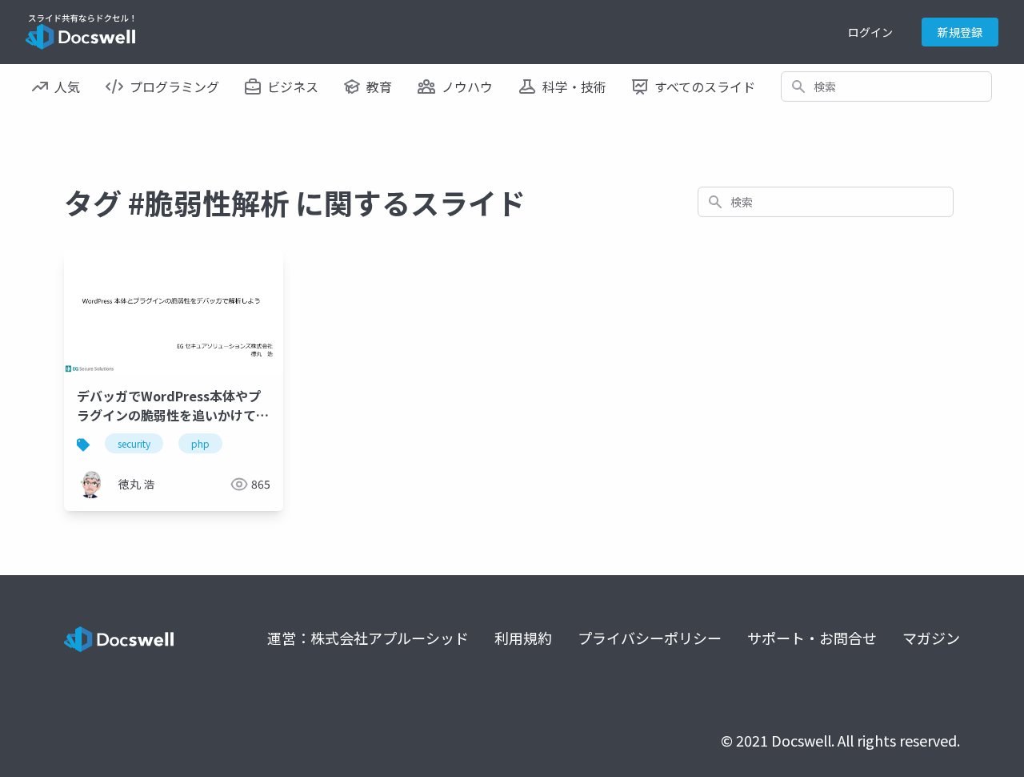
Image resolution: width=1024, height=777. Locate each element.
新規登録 (960, 32)
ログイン (870, 32)
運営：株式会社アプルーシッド (368, 637)
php (200, 443)
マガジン (931, 637)
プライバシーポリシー (650, 637)
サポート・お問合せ (812, 637)
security (134, 443)
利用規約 (523, 637)
